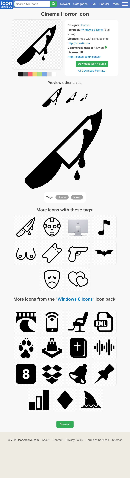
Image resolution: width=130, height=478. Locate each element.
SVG (93, 4)
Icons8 (85, 25)
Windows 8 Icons (92, 29)
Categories (80, 4)
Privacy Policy (74, 440)
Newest (65, 4)
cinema (62, 197)
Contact (57, 440)
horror (77, 197)
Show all (65, 424)
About (45, 440)
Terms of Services (97, 440)
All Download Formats (91, 70)
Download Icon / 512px (92, 63)
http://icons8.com (79, 43)
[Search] (53, 4)
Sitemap (117, 440)
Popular (104, 4)
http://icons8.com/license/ (84, 56)
